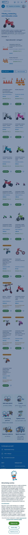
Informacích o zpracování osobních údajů (16, 518)
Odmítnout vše (14, 532)
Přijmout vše (14, 523)
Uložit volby (14, 527)
